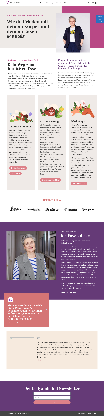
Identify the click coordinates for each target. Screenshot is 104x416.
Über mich (74, 3)
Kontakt (91, 3)
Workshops (50, 3)
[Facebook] (96, 3)
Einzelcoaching (62, 3)
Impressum (81, 413)
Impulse (83, 3)
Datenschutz (92, 413)
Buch (42, 3)
